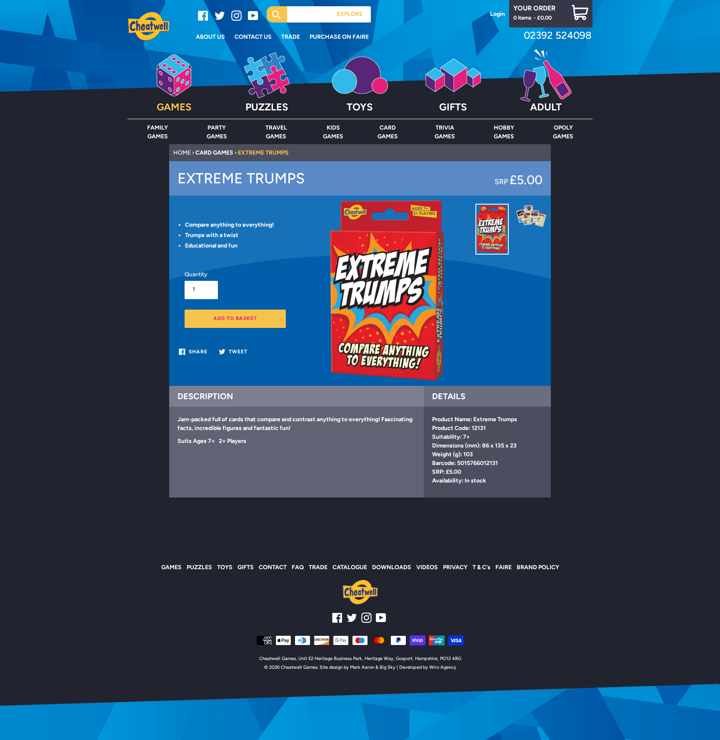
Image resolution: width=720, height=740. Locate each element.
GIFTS (246, 567)
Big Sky (387, 667)
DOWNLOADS (391, 567)
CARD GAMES (214, 152)
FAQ (298, 567)
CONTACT (273, 567)
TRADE (318, 567)
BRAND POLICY (538, 567)
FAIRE (503, 567)
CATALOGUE (349, 567)
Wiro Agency (442, 667)
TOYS (224, 567)
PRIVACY (455, 567)
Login (497, 14)
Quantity (196, 274)
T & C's (481, 567)
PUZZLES (199, 567)
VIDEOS (427, 567)
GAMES (171, 567)
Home (182, 152)
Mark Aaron (362, 667)
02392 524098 (558, 35)
